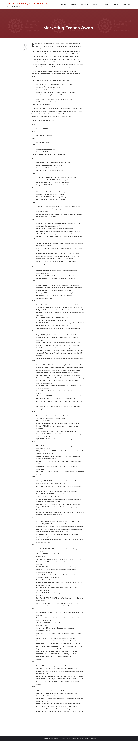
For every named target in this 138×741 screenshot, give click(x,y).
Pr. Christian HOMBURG (44, 136)
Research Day (84, 4)
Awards (95, 4)
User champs (92, 738)
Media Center (126, 4)
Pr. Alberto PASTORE (43, 85)
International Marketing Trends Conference (26, 3)
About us (63, 4)
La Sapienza (68, 99)
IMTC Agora (104, 4)
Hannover (71, 92)
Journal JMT (115, 4)
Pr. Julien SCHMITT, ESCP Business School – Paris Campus (55, 90)
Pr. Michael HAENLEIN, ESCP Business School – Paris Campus (56, 102)
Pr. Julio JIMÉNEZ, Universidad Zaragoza (49, 87)
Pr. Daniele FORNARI (43, 142)
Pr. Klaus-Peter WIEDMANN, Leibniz (48, 92)
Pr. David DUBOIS (42, 129)
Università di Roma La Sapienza (61, 85)
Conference (73, 4)
